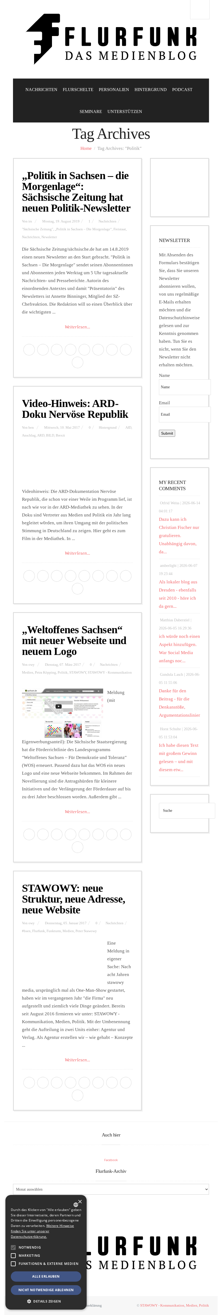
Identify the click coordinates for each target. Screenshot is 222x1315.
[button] (13, 1247)
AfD (128, 427)
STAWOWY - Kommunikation (110, 672)
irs (30, 221)
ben (31, 427)
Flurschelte (78, 89)
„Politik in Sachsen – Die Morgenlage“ (83, 229)
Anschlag (29, 435)
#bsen (26, 931)
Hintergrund (151, 89)
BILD (50, 435)
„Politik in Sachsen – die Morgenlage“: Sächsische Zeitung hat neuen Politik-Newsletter (76, 191)
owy (31, 665)
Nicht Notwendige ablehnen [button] (46, 1290)
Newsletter (49, 237)
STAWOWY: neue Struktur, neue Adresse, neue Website (73, 899)
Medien (27, 672)
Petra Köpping (45, 672)
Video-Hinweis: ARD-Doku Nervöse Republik (75, 408)
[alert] (46, 1252)
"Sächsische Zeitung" (37, 229)
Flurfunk (38, 931)
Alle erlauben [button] (46, 1276)
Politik (63, 672)
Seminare (91, 111)
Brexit (60, 435)
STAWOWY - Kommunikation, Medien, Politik (174, 1305)
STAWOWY (77, 672)
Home (86, 148)
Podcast (182, 89)
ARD (40, 435)
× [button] (80, 1202)
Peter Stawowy (86, 931)
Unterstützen (124, 111)
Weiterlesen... (77, 326)
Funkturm (54, 931)
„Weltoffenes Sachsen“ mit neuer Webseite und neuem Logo (74, 640)
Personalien (114, 89)
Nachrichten (41, 89)
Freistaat (119, 229)
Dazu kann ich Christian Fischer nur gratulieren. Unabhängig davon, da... (179, 535)
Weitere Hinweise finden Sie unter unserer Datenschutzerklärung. (42, 1231)
